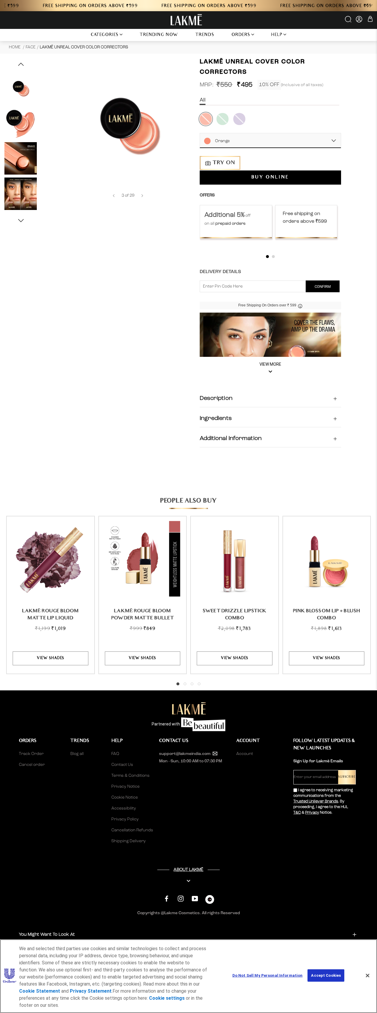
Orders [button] (241, 35)
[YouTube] (195, 898)
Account (244, 754)
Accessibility (123, 808)
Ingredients (216, 419)
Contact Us (122, 765)
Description (216, 399)
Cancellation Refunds (132, 830)
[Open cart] (370, 20)
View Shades (50, 658)
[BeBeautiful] (210, 900)
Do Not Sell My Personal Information (267, 975)
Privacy (312, 813)
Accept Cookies (326, 975)
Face (31, 47)
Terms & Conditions (130, 776)
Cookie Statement (39, 991)
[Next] (142, 195)
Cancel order (32, 765)
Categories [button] (105, 35)
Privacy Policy (125, 819)
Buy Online (270, 177)
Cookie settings (167, 998)
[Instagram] (180, 898)
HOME (15, 47)
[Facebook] (166, 898)
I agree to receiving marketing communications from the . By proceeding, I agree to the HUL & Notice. (323, 801)
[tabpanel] (236, 222)
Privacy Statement (91, 991)
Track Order (31, 754)
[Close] (367, 975)
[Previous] (114, 195)
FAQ (115, 754)
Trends (204, 35)
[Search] (349, 21)
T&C (297, 813)
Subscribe (346, 777)
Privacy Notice (125, 786)
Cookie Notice (124, 797)
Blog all (77, 754)
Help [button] (276, 35)
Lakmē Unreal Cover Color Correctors (84, 47)
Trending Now (159, 35)
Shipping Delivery (128, 841)
